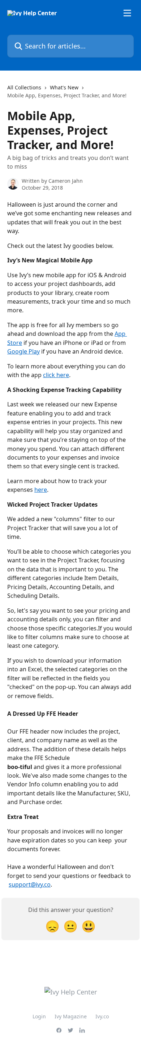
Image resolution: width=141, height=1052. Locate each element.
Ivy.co (102, 1016)
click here (56, 375)
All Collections (24, 87)
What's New (64, 87)
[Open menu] (127, 13)
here (40, 490)
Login (39, 1016)
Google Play (23, 351)
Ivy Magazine (71, 1016)
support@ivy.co (30, 884)
